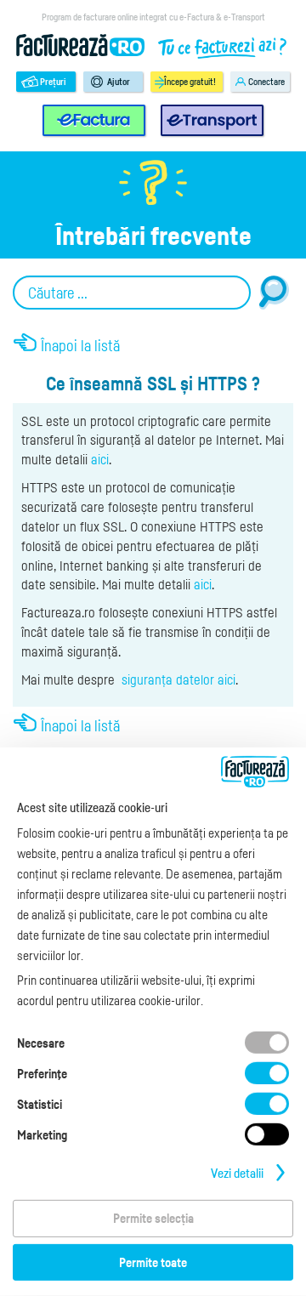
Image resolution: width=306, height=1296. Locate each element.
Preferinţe (42, 1073)
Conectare (266, 82)
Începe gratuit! (190, 82)
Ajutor (118, 82)
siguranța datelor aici (178, 679)
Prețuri (53, 82)
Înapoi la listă (80, 345)
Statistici (39, 1103)
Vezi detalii (237, 1172)
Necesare (41, 1042)
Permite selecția (153, 1217)
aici (100, 459)
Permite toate (153, 1262)
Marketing (42, 1134)
